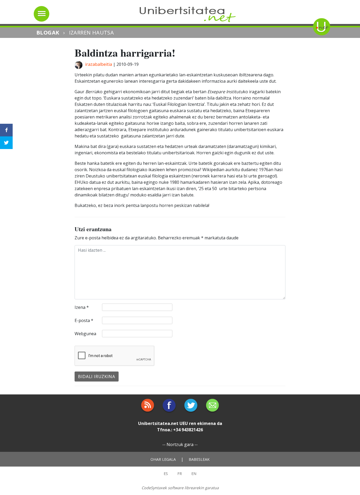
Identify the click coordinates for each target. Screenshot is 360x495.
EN (193, 473)
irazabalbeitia (98, 64)
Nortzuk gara (180, 444)
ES (166, 473)
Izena (82, 307)
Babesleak (199, 459)
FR (179, 473)
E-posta (84, 320)
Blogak (47, 32)
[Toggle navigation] (41, 14)
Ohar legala (163, 459)
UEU (183, 423)
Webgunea (85, 333)
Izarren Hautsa (91, 32)
